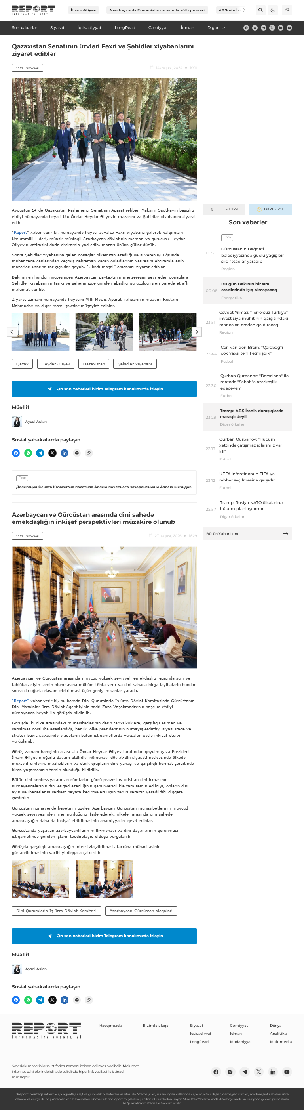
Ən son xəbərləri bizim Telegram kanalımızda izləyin (110, 389)
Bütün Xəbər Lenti (223, 533)
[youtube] (289, 28)
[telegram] (263, 28)
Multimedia (281, 1041)
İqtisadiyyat (200, 1033)
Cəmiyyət (239, 1025)
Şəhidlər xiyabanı (135, 363)
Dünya (275, 1025)
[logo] (33, 10)
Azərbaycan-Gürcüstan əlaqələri (141, 910)
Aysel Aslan (36, 421)
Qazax (22, 363)
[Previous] (12, 332)
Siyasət (196, 1025)
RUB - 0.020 (227, 209)
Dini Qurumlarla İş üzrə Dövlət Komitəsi (56, 910)
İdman (236, 1033)
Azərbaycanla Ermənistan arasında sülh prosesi (157, 10)
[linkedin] (280, 28)
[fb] (246, 28)
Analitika (278, 1033)
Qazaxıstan (94, 363)
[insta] (255, 28)
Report (20, 232)
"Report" (20, 700)
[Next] (240, 10)
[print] (77, 453)
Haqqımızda (110, 1025)
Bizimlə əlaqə (156, 1025)
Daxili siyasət (27, 68)
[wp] (28, 453)
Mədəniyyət (241, 1041)
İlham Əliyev (83, 10)
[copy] (89, 453)
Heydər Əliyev (56, 363)
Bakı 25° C (274, 209)
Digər (212, 27)
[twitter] (272, 28)
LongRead (199, 1041)
